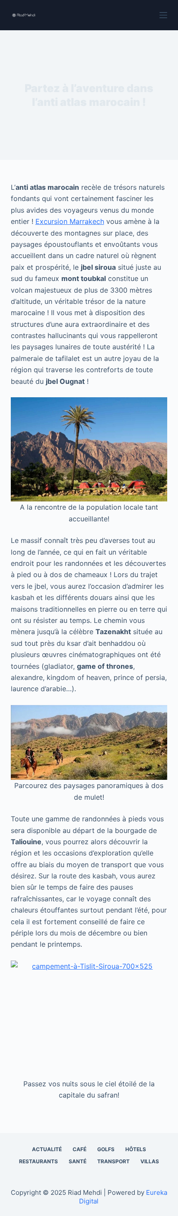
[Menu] (163, 15)
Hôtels (135, 1149)
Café (79, 1149)
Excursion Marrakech (69, 221)
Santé (77, 1161)
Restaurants (38, 1161)
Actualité (47, 1149)
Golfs (105, 1149)
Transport (113, 1161)
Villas (149, 1161)
